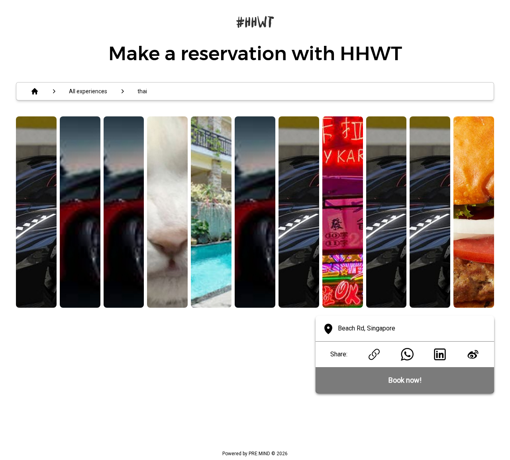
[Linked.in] (440, 354)
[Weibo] (473, 354)
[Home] (34, 91)
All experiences (88, 91)
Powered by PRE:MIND (246, 453)
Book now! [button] (405, 380)
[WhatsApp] (407, 354)
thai (142, 91)
